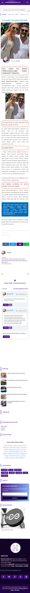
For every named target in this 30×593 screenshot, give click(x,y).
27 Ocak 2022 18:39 (22, 294)
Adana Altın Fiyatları (15, 447)
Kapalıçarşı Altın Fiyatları (14, 453)
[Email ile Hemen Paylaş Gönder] (20, 244)
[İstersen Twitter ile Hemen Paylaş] (13, 244)
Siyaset (19, 472)
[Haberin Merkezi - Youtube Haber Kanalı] (26, 577)
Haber (10, 259)
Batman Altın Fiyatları (14, 449)
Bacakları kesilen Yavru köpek (14, 387)
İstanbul (5, 475)
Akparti (5, 470)
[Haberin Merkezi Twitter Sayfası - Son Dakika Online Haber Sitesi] (9, 577)
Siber (5, 259)
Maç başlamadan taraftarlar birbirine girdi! (17, 380)
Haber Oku (4, 566)
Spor (26, 472)
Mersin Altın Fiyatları (14, 455)
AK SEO (9, 252)
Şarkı (6, 262)
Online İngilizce (19, 566)
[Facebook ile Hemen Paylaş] (5, 244)
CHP (12, 470)
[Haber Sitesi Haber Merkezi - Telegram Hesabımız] (14, 577)
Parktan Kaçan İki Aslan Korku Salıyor (16, 373)
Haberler (5, 472)
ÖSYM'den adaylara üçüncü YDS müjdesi (17, 394)
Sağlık (12, 472)
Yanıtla (6, 305)
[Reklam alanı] (15, 10)
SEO (3, 259)
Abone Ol (15, 498)
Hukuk (23, 259)
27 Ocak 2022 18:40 (22, 310)
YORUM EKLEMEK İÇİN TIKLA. (20, 289)
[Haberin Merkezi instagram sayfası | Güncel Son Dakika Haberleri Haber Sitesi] (20, 577)
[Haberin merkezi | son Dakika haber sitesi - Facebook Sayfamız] (3, 577)
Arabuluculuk (24, 260)
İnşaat (3, 262)
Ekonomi (18, 470)
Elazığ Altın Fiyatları (14, 451)
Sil (10, 305)
